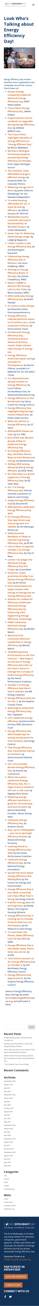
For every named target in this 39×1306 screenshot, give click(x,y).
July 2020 (7, 1132)
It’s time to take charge (21, 305)
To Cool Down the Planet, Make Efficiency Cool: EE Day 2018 (20, 935)
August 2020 (8, 1128)
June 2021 (7, 1118)
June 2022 (7, 1105)
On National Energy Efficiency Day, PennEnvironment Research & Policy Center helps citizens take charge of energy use (20, 342)
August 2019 (8, 1142)
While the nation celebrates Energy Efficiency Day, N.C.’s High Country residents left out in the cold (21, 784)
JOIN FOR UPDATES (16, 1276)
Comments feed (9, 1205)
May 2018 (7, 1166)
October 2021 (9, 1108)
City (5, 1175)
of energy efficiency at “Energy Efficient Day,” (20, 141)
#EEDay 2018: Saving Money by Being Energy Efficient (20, 467)
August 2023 (8, 1085)
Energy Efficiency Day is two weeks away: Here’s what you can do (21, 948)
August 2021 (8, 1112)
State (6, 1182)
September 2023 (10, 1081)
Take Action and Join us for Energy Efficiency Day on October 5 (21, 962)
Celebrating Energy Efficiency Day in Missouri (18, 259)
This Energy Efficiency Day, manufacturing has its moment (21, 751)
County (6, 1179)
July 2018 (7, 1159)
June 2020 (7, 1135)
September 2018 (10, 1152)
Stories (6, 1186)
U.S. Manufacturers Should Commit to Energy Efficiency (18, 381)
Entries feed (8, 1202)
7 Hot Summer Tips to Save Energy (16, 1064)
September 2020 (10, 1125)
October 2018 (9, 1149)
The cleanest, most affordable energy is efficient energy (19, 174)
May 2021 (7, 1122)
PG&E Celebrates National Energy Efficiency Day (17, 625)
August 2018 (8, 1156)
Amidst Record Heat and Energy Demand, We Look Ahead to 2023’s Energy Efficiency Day (19, 1058)
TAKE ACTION (13, 1284)
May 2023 (7, 1091)
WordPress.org (9, 1209)
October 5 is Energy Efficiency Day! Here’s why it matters (19, 688)
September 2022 (10, 1095)
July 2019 (7, 1145)
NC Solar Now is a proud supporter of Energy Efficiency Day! (21, 477)
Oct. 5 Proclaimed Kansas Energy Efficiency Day (21, 767)
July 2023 (7, 1088)
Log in (6, 1199)
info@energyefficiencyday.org (17, 1259)
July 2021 (7, 1115)
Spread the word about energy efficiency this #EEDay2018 (20, 876)
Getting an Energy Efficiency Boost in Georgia (18, 273)
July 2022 (7, 1101)
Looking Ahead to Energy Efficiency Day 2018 (19, 849)
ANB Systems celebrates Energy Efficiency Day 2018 (21, 510)
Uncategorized (9, 1189)
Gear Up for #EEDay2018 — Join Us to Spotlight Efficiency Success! (21, 833)
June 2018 (7, 1162)
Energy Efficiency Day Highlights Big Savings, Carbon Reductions (21, 411)
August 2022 (8, 1098)
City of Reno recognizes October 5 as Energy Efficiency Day (21, 550)
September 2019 (10, 1139)
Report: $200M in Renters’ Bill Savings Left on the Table (19, 286)
